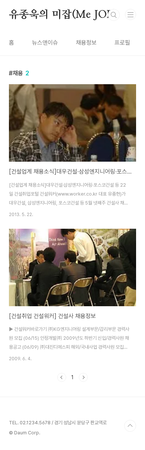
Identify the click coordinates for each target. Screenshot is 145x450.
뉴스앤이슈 (45, 42)
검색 (113, 14)
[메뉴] (130, 14)
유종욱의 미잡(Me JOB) (63, 15)
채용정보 (86, 42)
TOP (130, 426)
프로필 (122, 42)
